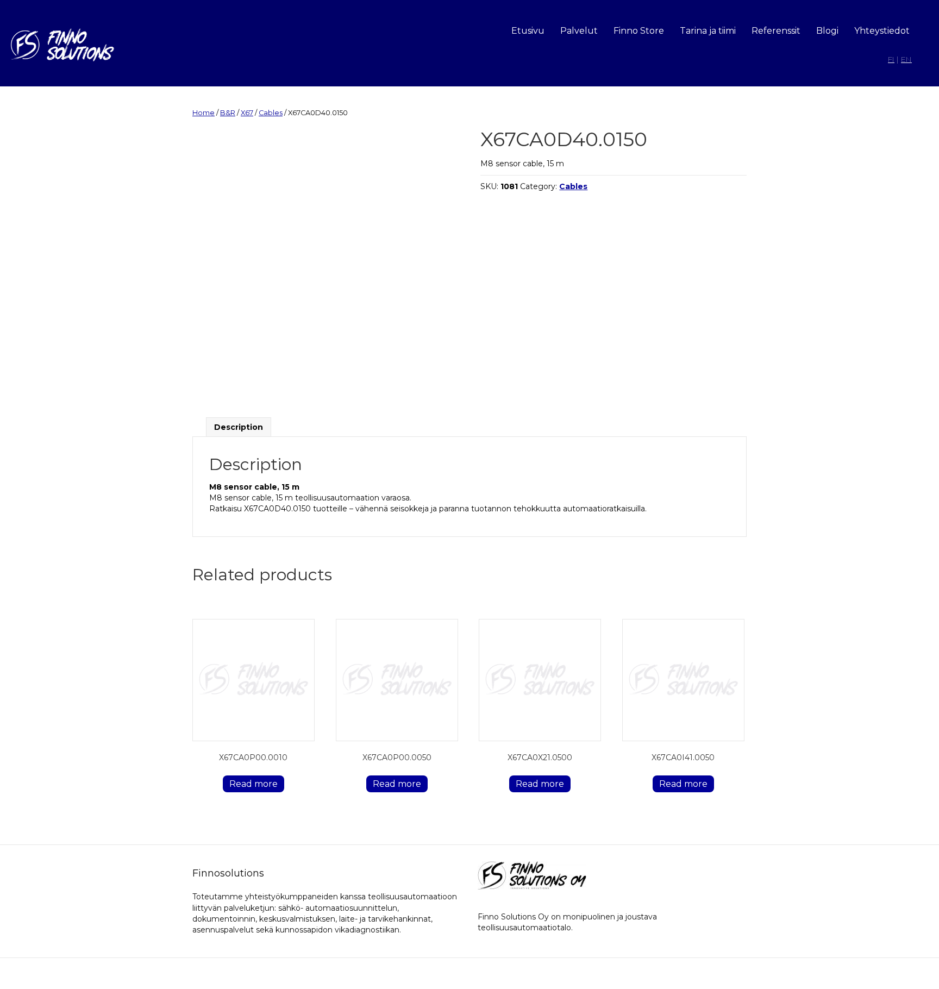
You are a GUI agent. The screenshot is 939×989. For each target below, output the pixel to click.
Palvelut (579, 31)
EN (906, 59)
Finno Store (639, 31)
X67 (247, 113)
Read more (253, 784)
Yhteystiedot (882, 31)
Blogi (827, 31)
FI (891, 59)
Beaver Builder (529, 973)
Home (203, 113)
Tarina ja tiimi (708, 31)
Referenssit (776, 31)
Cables (271, 113)
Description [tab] (238, 427)
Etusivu (527, 31)
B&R (227, 113)
